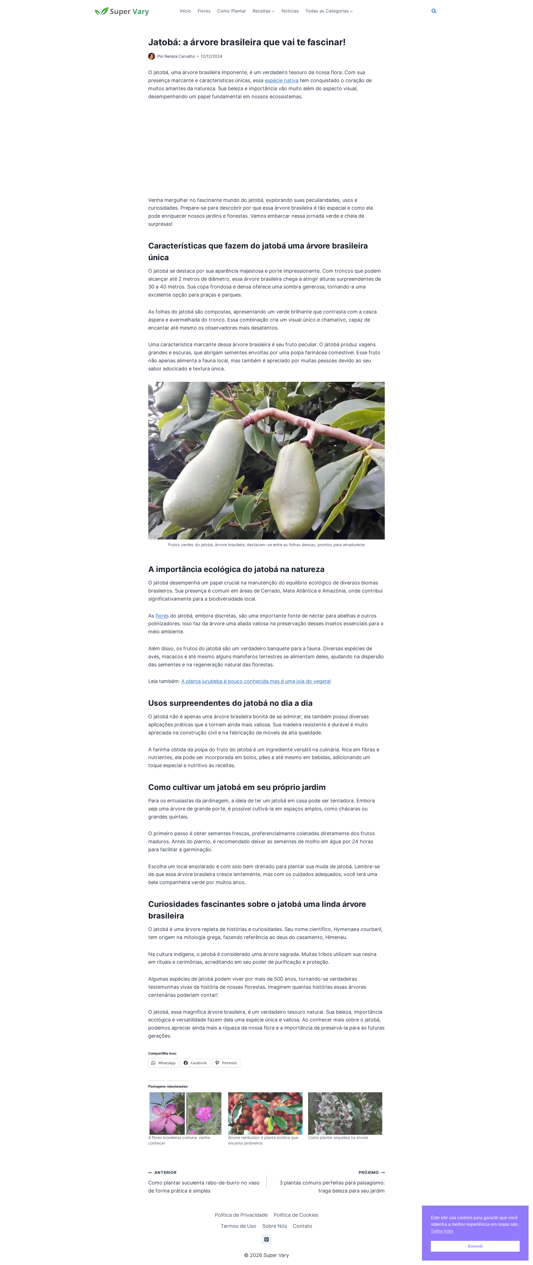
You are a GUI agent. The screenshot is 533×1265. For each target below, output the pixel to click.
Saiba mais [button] (442, 1231)
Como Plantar (231, 11)
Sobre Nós (274, 1226)
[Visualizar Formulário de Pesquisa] (434, 11)
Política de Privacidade (241, 1215)
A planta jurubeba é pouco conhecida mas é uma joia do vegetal (256, 681)
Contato (302, 1226)
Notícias (290, 11)
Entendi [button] (475, 1246)
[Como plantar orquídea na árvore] (345, 1113)
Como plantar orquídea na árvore (338, 1137)
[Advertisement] (266, 148)
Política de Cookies (296, 1215)
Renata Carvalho (180, 56)
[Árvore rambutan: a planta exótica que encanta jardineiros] (265, 1113)
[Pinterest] (266, 1239)
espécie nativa (281, 80)
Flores (204, 11)
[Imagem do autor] (151, 56)
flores (162, 616)
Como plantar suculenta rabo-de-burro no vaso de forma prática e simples (204, 1182)
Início (185, 11)
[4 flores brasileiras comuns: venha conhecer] (185, 1113)
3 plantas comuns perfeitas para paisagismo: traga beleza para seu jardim (332, 1182)
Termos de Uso (238, 1226)
